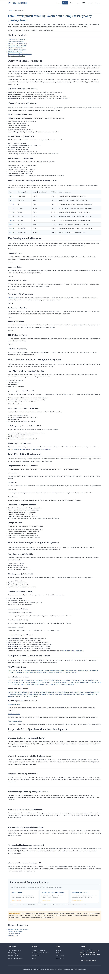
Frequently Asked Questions (16, 56)
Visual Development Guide (15, 721)
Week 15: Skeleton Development (58, 680)
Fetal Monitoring (13, 955)
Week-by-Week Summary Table (17, 43)
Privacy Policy (60, 955)
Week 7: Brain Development (69, 670)
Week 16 (11, 208)
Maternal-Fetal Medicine (15, 931)
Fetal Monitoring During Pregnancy (18, 929)
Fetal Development (13, 953)
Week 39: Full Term (20, 696)
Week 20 (11, 212)
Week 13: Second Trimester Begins (18, 680)
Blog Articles (36, 955)
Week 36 (11, 228)
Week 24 (11, 216)
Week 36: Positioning (68, 694)
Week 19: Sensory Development (40, 682)
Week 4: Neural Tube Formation (17, 670)
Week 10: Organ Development (28, 672)
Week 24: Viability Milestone (30, 684)
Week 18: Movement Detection (21, 682)
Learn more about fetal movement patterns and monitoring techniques (29, 449)
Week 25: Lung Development (48, 684)
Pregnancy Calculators (38, 950)
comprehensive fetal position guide (72, 650)
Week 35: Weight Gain (55, 694)
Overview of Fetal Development (17, 39)
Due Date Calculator (14, 933)
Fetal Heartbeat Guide (14, 714)
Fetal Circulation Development (17, 50)
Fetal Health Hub (19, 3)
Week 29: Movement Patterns (48, 692)
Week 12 (11, 204)
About (90, 3)
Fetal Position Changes (15, 52)
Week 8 (11, 200)
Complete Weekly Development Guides (20, 54)
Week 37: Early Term (81, 694)
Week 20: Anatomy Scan (57, 682)
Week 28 (11, 220)
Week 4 (11, 196)
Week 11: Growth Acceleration (46, 672)
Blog (78, 3)
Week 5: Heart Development (35, 670)
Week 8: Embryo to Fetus (85, 670)
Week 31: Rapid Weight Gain (82, 692)
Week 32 (11, 224)
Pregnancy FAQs (13, 935)
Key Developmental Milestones (17, 45)
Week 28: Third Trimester (31, 692)
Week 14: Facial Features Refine (38, 680)
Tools (71, 3)
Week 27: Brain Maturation (16, 692)
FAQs (83, 3)
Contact (97, 3)
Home (58, 3)
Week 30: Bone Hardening (65, 692)
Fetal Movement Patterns (15, 48)
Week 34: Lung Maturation (40, 694)
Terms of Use (60, 958)
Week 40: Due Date (32, 696)
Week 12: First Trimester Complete (66, 672)
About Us (58, 950)
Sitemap (34, 958)
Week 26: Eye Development (65, 684)
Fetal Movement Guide (14, 704)
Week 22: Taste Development (88, 682)
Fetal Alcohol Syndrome (15, 950)
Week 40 (11, 232)
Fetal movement (13, 298)
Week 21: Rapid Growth (72, 682)
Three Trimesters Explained (16, 41)
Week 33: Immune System (24, 694)
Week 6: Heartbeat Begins (52, 670)
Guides (65, 3)
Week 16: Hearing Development (77, 680)
